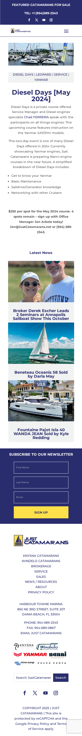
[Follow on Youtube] (44, 20)
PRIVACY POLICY (41, 592)
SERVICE (41, 571)
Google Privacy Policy (32, 724)
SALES (41, 577)
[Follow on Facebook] (29, 20)
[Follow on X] (36, 20)
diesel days (23, 74)
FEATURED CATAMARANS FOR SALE (41, 5)
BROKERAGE (41, 566)
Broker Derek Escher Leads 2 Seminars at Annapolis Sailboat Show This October (41, 314)
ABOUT (41, 587)
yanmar (41, 80)
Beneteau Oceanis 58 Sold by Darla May (41, 374)
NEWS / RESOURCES (41, 582)
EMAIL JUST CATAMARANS (41, 633)
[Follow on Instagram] (51, 20)
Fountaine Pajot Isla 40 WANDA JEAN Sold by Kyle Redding (41, 433)
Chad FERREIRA (36, 117)
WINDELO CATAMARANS (41, 561)
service (60, 74)
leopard (43, 74)
